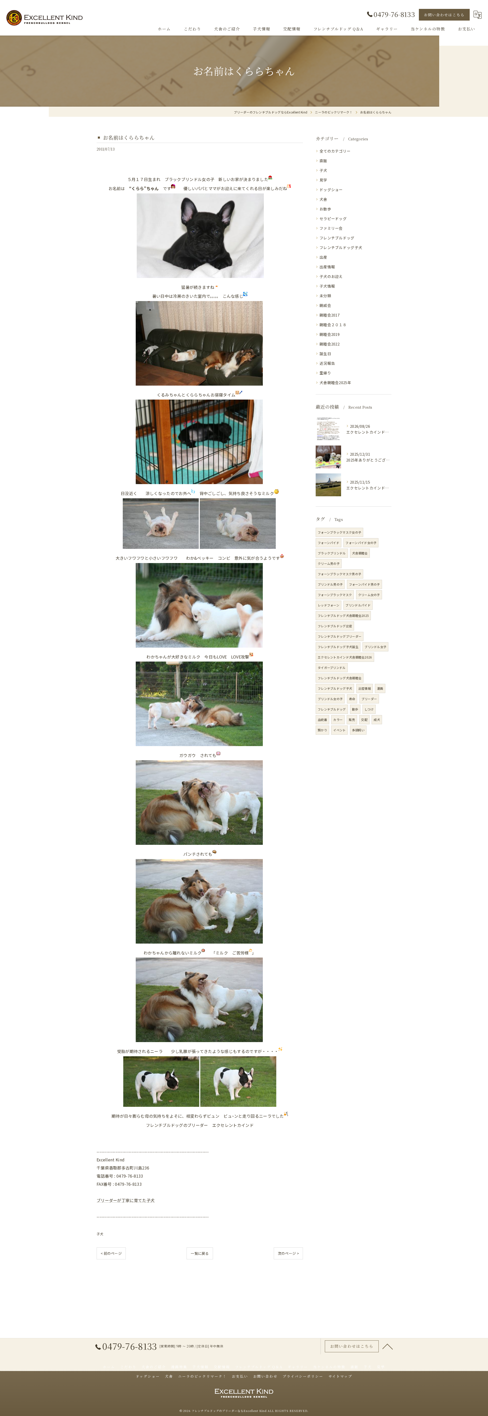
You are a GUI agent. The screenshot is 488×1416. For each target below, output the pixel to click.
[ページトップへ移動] (388, 1346)
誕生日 (325, 353)
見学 (323, 180)
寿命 (352, 699)
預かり (322, 730)
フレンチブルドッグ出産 (335, 626)
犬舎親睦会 (360, 553)
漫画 (380, 688)
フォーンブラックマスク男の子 (339, 574)
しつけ (369, 709)
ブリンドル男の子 (330, 584)
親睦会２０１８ (333, 324)
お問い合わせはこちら (444, 14)
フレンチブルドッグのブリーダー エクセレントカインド (200, 1125)
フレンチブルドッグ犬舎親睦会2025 (343, 615)
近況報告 (327, 363)
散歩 (355, 709)
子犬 (100, 1233)
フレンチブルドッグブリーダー (339, 636)
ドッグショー (331, 189)
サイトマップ (340, 1376)
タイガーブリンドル (332, 667)
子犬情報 (327, 286)
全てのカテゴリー (334, 151)
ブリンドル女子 (375, 647)
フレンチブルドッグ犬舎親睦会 (339, 678)
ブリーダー (369, 699)
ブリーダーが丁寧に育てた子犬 (126, 1200)
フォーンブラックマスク (335, 594)
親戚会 (325, 305)
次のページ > (288, 1253)
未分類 (325, 295)
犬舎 (323, 199)
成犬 (377, 719)
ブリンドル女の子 (330, 699)
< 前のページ (111, 1253)
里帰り (325, 372)
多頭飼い (358, 730)
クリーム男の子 (329, 563)
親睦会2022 (329, 344)
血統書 (322, 719)
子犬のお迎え (331, 276)
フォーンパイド (328, 542)
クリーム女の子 (369, 594)
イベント (339, 730)
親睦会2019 (329, 334)
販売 (352, 719)
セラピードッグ (333, 218)
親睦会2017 (329, 315)
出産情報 (327, 266)
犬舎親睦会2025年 (335, 382)
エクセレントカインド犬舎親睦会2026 (345, 657)
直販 (323, 160)
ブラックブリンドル (332, 553)
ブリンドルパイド (357, 605)
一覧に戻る (200, 1253)
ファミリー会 (331, 228)
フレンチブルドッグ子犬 (340, 247)
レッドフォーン (328, 605)
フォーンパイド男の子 (364, 584)
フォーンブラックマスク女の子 (339, 532)
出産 (323, 257)
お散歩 (325, 208)
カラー (338, 719)
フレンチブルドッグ (337, 237)
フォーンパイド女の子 (360, 542)
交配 (364, 719)
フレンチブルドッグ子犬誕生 (338, 647)
